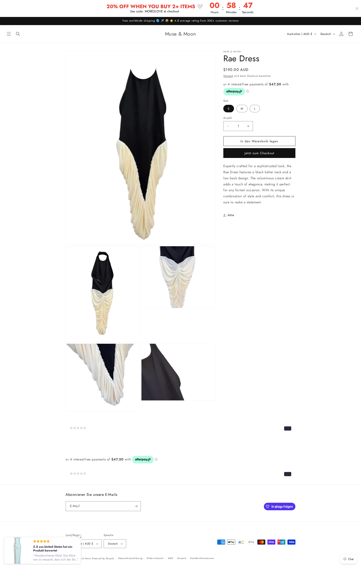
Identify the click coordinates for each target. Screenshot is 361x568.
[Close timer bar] (356, 8)
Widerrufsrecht (155, 558)
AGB (170, 558)
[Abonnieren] (136, 506)
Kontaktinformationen (202, 558)
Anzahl (227, 118)
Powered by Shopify (103, 558)
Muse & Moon (83, 558)
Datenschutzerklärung (130, 558)
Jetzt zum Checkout (259, 153)
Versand (228, 76)
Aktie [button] (231, 215)
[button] (8, 33)
